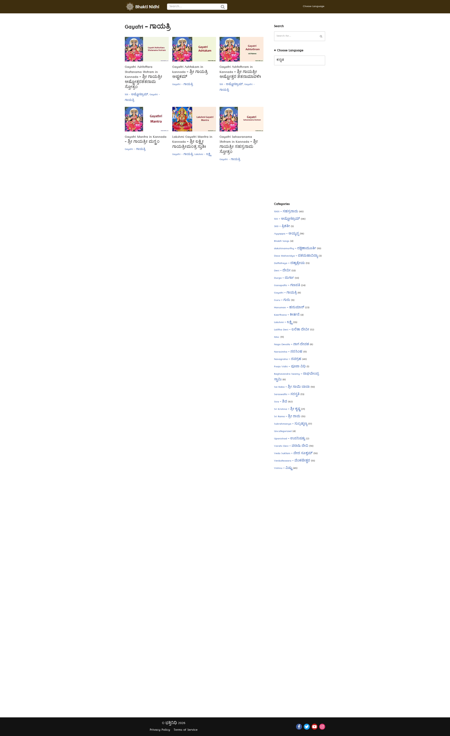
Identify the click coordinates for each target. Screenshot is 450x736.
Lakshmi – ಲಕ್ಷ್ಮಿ (283, 322)
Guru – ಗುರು (282, 300)
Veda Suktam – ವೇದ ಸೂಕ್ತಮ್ (293, 454)
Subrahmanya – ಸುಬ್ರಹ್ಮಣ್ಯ (290, 424)
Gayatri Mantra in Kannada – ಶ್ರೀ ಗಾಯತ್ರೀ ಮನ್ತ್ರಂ (145, 140)
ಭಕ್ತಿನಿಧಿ (171, 723)
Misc (276, 337)
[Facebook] (299, 727)
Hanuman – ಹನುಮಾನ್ (289, 308)
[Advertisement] (299, 136)
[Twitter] (307, 727)
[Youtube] (314, 727)
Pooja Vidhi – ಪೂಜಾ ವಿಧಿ (290, 367)
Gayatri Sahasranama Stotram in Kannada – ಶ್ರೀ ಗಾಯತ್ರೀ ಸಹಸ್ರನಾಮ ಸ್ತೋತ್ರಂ (239, 145)
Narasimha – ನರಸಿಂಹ (288, 352)
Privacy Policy (160, 730)
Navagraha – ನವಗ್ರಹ (287, 359)
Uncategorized (283, 431)
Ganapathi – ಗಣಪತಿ (287, 286)
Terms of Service (186, 730)
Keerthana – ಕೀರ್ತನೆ (287, 315)
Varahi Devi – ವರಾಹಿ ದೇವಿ (291, 446)
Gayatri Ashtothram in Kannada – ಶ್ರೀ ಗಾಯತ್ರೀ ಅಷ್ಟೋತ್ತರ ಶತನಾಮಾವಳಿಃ (240, 72)
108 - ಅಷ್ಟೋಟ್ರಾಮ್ (136, 94)
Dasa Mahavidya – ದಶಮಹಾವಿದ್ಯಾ (296, 256)
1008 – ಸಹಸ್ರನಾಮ (286, 212)
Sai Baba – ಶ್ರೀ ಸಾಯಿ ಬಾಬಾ (292, 387)
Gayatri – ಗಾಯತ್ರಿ (285, 293)
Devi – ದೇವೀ (282, 271)
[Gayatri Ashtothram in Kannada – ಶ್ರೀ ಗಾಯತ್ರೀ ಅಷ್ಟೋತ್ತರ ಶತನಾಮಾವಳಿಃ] (241, 49)
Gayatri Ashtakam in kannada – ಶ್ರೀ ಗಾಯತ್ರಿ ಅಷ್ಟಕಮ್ (190, 72)
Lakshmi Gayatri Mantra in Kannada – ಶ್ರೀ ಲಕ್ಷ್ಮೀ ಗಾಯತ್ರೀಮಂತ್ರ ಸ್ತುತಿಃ (192, 142)
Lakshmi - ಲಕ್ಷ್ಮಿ (202, 154)
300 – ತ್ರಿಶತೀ (282, 227)
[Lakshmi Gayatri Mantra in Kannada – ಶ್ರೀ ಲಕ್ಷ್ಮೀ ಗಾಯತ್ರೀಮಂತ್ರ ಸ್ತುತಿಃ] (194, 119)
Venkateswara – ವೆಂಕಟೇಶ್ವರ (292, 461)
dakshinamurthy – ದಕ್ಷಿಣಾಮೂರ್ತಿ (295, 249)
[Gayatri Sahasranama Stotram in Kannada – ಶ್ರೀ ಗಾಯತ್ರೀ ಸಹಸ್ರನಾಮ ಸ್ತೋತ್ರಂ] (241, 119)
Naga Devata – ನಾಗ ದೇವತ (291, 345)
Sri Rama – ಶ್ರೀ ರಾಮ (287, 417)
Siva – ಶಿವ (280, 402)
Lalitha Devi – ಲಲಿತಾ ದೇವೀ (291, 330)
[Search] (222, 7)
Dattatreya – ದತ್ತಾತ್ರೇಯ (289, 263)
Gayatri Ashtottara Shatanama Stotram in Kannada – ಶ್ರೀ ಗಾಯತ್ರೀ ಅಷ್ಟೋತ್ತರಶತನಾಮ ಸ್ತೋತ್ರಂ (143, 77)
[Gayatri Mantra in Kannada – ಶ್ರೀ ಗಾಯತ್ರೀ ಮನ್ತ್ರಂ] (147, 119)
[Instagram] (322, 727)
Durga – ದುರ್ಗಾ (284, 278)
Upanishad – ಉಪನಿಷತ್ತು (289, 439)
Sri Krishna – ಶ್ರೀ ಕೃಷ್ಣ (287, 409)
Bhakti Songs (281, 241)
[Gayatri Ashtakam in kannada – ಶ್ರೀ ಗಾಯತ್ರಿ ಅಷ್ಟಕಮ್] (194, 49)
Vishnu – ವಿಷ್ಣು (283, 468)
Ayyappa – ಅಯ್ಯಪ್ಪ (286, 234)
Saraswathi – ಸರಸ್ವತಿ (287, 395)
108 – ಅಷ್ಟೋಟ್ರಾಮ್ (287, 219)
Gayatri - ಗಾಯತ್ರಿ (182, 84)
